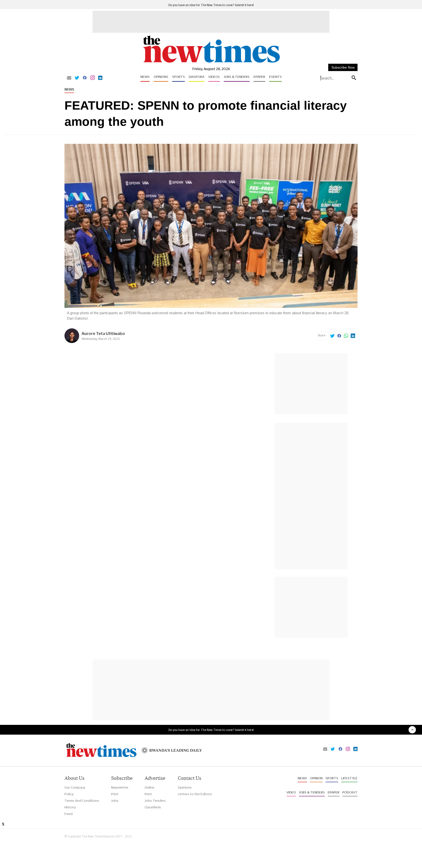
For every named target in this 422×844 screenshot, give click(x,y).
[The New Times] (211, 63)
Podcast (350, 792)
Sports (178, 77)
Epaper (259, 77)
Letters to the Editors (195, 794)
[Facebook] (85, 78)
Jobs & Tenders (237, 77)
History (70, 807)
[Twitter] (77, 78)
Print (114, 794)
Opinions (161, 77)
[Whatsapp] (346, 336)
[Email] (69, 78)
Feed (68, 814)
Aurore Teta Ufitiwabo (103, 333)
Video (291, 792)
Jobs (114, 800)
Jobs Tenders (155, 800)
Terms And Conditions (81, 800)
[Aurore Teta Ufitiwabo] (71, 342)
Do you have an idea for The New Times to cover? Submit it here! (211, 5)
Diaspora (196, 77)
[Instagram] (92, 78)
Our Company (74, 787)
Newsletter (119, 787)
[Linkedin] (100, 78)
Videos (214, 77)
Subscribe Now (343, 67)
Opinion (316, 778)
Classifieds (153, 807)
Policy (69, 794)
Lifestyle (349, 778)
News (145, 77)
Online (149, 787)
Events (275, 77)
